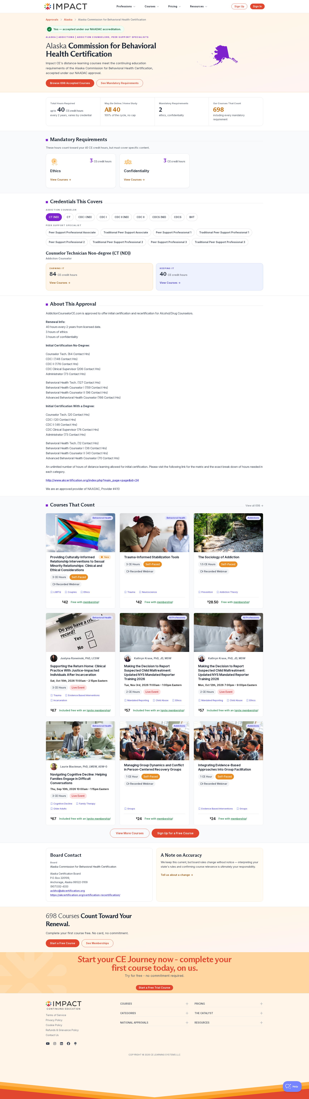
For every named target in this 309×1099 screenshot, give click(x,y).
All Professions (177, 617)
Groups (131, 808)
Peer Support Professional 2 (67, 242)
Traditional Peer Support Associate (126, 232)
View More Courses (130, 833)
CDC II (140, 217)
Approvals (52, 19)
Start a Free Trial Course (154, 987)
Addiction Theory (229, 592)
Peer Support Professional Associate (72, 232)
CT (68, 217)
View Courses (60, 179)
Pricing (172, 6)
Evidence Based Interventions (84, 695)
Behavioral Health (102, 517)
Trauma (131, 592)
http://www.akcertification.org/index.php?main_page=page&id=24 (92, 480)
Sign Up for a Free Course (175, 833)
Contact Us (52, 1035)
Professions (124, 6)
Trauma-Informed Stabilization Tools (151, 557)
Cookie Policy (54, 1025)
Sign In (257, 6)
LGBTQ (57, 592)
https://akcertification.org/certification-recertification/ (85, 895)
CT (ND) (54, 217)
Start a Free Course (62, 943)
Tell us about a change (177, 874)
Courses (150, 6)
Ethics (87, 592)
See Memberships (97, 943)
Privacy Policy (54, 1020)
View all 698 (254, 505)
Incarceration (60, 700)
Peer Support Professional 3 (169, 242)
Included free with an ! (85, 710)
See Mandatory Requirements (120, 83)
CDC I (103, 217)
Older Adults (60, 808)
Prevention (207, 592)
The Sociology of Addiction (218, 557)
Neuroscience (149, 592)
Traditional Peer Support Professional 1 (224, 232)
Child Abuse (162, 700)
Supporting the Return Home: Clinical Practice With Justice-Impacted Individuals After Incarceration (78, 670)
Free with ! (85, 602)
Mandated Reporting (138, 700)
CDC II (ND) (122, 217)
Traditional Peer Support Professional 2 (118, 242)
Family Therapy (87, 803)
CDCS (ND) (159, 217)
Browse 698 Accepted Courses (70, 83)
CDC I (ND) (85, 217)
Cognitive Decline (62, 803)
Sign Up (239, 6)
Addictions (253, 517)
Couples (72, 592)
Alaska (68, 19)
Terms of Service (56, 1015)
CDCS (178, 217)
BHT (192, 217)
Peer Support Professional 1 (173, 232)
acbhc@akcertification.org (67, 890)
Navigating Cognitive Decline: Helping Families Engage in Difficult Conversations (78, 779)
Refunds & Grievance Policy (62, 1030)
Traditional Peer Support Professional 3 (220, 242)
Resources (197, 6)
